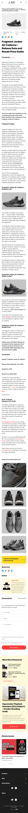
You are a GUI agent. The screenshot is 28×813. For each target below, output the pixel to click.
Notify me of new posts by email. (12, 642)
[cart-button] (20, 2)
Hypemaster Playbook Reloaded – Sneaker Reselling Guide (16, 673)
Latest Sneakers (10, 8)
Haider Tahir (14, 580)
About (3, 793)
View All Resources (8, 681)
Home (3, 8)
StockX (8, 317)
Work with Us (6, 783)
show (12, 57)
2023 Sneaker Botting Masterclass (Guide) (14, 665)
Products (4, 773)
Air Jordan (19, 8)
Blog (3, 778)
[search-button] (25, 2)
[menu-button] (2, 2)
